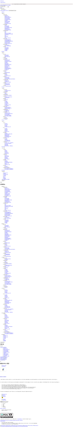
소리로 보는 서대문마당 (8, 143)
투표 (5, 261)
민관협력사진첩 (7, 111)
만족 (3, 404)
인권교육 (6, 272)
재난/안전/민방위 (5, 174)
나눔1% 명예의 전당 (7, 307)
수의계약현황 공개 (7, 84)
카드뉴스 (6, 291)
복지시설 (6, 330)
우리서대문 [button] (3, 146)
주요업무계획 (7, 225)
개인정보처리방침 (2, 420)
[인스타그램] (19, 425)
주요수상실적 (7, 226)
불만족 (4, 406)
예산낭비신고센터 (7, 42)
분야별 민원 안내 (2, 357)
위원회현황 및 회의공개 (8, 64)
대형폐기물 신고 (7, 28)
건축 (5, 35)
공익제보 (6, 214)
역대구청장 (6, 158)
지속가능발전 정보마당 (8, 283)
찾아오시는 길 (7, 153)
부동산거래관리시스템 (8, 202)
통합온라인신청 (5, 335)
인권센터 (6, 269)
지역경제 (4, 173)
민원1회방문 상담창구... (8, 19)
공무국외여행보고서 (7, 67)
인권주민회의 (7, 103)
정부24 (6, 197)
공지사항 (6, 123)
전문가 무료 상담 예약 (8, 218)
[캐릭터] (35, 425)
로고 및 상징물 (7, 327)
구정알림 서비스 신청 (8, 126)
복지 (4, 339)
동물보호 (4, 177)
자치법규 (6, 58)
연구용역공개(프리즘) (8, 256)
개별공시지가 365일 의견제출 (9, 206)
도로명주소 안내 (7, 162)
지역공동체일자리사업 (8, 136)
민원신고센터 (2, 358)
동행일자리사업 (7, 135)
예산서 (6, 71)
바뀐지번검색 (7, 34)
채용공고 (6, 299)
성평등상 (6, 139)
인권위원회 (6, 102)
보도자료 (6, 292)
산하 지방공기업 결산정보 (8, 249)
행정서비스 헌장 (7, 16)
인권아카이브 (7, 105)
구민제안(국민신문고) (8, 90)
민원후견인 (6, 20)
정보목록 (6, 62)
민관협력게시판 (7, 110)
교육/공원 (4, 175)
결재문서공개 (7, 63)
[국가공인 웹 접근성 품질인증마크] (14, 426)
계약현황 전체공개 (7, 83)
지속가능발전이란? (7, 112)
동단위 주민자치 (7, 97)
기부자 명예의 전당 (7, 140)
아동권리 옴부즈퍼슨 (7, 107)
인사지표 (6, 240)
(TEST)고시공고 (7, 131)
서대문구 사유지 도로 (8, 210)
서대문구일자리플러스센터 (8, 300)
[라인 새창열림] (4, 395)
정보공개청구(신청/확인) (8, 61)
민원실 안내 (6, 15)
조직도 (6, 150)
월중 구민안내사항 (7, 56)
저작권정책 (14, 420)
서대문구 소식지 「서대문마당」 (9, 142)
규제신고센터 (7, 47)
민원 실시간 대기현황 (8, 23)
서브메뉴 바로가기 (2, 2)
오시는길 (6, 420)
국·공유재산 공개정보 (8, 252)
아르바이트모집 (7, 303)
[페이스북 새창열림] (4, 394)
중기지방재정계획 (7, 72)
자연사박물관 (7, 179)
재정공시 (6, 244)
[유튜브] (13, 425)
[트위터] (8, 425)
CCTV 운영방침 (10, 420)
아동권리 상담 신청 (7, 108)
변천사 (6, 319)
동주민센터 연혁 (7, 323)
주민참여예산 (7, 95)
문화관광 (4, 178)
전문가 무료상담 (7, 217)
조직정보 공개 (7, 69)
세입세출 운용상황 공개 (8, 68)
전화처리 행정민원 (7, 194)
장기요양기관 (7, 331)
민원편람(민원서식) (7, 201)
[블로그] (25, 425)
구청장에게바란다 (7, 213)
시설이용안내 (7, 152)
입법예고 (6, 295)
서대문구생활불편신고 (8, 40)
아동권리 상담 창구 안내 (8, 276)
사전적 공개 (6, 233)
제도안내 (6, 287)
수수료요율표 (7, 22)
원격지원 (21, 420)
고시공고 (6, 128)
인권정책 (6, 101)
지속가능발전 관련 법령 (8, 284)
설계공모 (6, 130)
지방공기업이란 (7, 77)
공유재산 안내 (7, 81)
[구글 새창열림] (4, 396)
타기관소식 (6, 124)
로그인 (1, 7)
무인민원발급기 (7, 26)
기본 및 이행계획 (7, 114)
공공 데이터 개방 (7, 66)
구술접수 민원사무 (7, 193)
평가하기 (1, 408)
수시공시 (6, 245)
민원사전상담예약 (7, 18)
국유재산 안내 (7, 80)
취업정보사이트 (7, 134)
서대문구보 (6, 296)
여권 (5, 32)
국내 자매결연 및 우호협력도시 (9, 168)
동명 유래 (6, 157)
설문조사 (6, 93)
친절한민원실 (2, 347)
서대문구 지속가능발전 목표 (8, 113)
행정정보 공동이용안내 (8, 17)
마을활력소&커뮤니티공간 (8, 265)
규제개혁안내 (7, 221)
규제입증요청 (7, 48)
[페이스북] (3, 425)
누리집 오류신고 (18, 420)
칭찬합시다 (6, 99)
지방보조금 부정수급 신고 (8, 43)
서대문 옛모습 (7, 155)
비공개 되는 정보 (7, 60)
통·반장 (6, 117)
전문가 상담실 (2, 359)
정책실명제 (6, 237)
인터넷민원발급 (7, 198)
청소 (5, 209)
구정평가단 (6, 91)
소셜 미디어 (6, 144)
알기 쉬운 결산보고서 (8, 75)
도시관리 (4, 338)
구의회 (5, 179)
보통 (3, 405)
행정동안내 (6, 161)
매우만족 (4, 403)
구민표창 (6, 138)
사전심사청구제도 (7, 190)
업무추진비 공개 (7, 65)
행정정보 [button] (3, 51)
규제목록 (6, 222)
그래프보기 (4, 408)
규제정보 (6, 50)
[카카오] (30, 425)
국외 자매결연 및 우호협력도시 (9, 169)
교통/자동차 (6, 36)
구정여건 (6, 160)
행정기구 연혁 (7, 156)
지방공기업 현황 (7, 248)
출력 (4, 399)
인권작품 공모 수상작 (8, 104)
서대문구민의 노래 (7, 164)
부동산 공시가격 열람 (8, 205)
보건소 (3, 179)
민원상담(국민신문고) (8, 39)
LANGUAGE (3, 9)
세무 (5, 31)
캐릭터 (6, 163)
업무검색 (6, 315)
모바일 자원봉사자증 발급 (8, 27)
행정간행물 (6, 311)
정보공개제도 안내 (7, 59)
